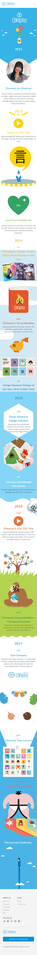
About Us (6, 901)
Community (6, 907)
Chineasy (8, 4)
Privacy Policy (21, 904)
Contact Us (6, 904)
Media (19, 901)
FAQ (4, 913)
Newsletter (6, 910)
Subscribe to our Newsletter (18, 939)
